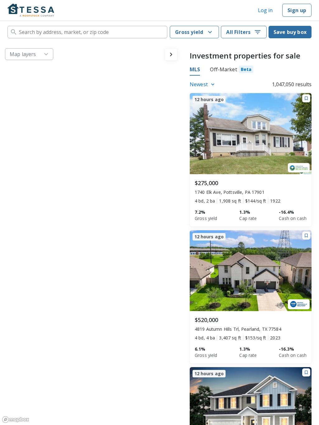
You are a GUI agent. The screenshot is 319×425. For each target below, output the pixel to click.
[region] (91, 234)
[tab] (231, 70)
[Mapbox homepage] (15, 419)
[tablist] (221, 70)
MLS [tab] (195, 69)
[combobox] (87, 32)
